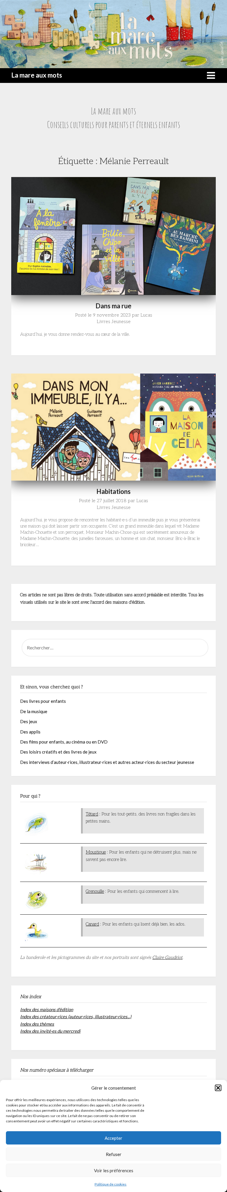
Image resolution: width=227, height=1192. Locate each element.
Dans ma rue (113, 306)
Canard (92, 924)
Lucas (146, 315)
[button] (218, 1088)
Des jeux (28, 721)
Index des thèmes (37, 1023)
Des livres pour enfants (43, 701)
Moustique (96, 852)
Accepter (113, 1138)
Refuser (113, 1154)
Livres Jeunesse (114, 322)
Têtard (92, 814)
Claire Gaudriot (167, 957)
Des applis (30, 731)
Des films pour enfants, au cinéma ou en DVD (64, 741)
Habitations (113, 491)
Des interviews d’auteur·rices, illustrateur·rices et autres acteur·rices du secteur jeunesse (107, 762)
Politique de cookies (111, 1184)
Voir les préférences (113, 1170)
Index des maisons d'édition (46, 1009)
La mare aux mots (36, 75)
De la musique (33, 711)
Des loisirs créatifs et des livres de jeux (58, 751)
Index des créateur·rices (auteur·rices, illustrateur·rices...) (75, 1016)
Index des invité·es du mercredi (50, 1031)
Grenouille (95, 891)
